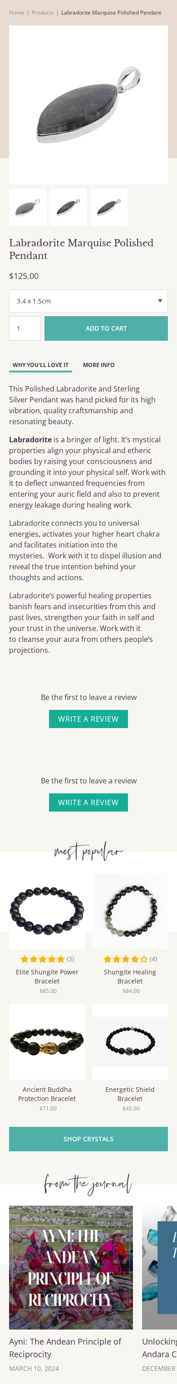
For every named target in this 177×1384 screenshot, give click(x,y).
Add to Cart (106, 328)
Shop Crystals (88, 1139)
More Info (99, 365)
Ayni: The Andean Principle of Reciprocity (65, 1348)
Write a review (88, 719)
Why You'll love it (41, 365)
